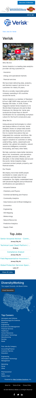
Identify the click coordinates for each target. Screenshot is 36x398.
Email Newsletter (8, 290)
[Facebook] (14, 394)
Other (3, 368)
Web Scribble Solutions (20, 379)
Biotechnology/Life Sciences (10, 320)
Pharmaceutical (6, 372)
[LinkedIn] (21, 394)
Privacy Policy (27, 385)
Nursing (3, 339)
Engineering (5, 324)
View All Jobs (7, 272)
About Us (7, 385)
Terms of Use (16, 385)
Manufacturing (6, 337)
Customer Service (7, 351)
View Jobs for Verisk (9, 31)
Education (4, 322)
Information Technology (9, 335)
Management (5, 361)
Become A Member (26, 2)
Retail (3, 341)
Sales (3, 374)
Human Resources (7, 333)
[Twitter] (18, 394)
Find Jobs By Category (9, 346)
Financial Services (7, 329)
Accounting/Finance (7, 349)
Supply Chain (5, 376)
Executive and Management (10, 326)
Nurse (3, 366)
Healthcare (4, 331)
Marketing (4, 364)
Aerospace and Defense (9, 318)
